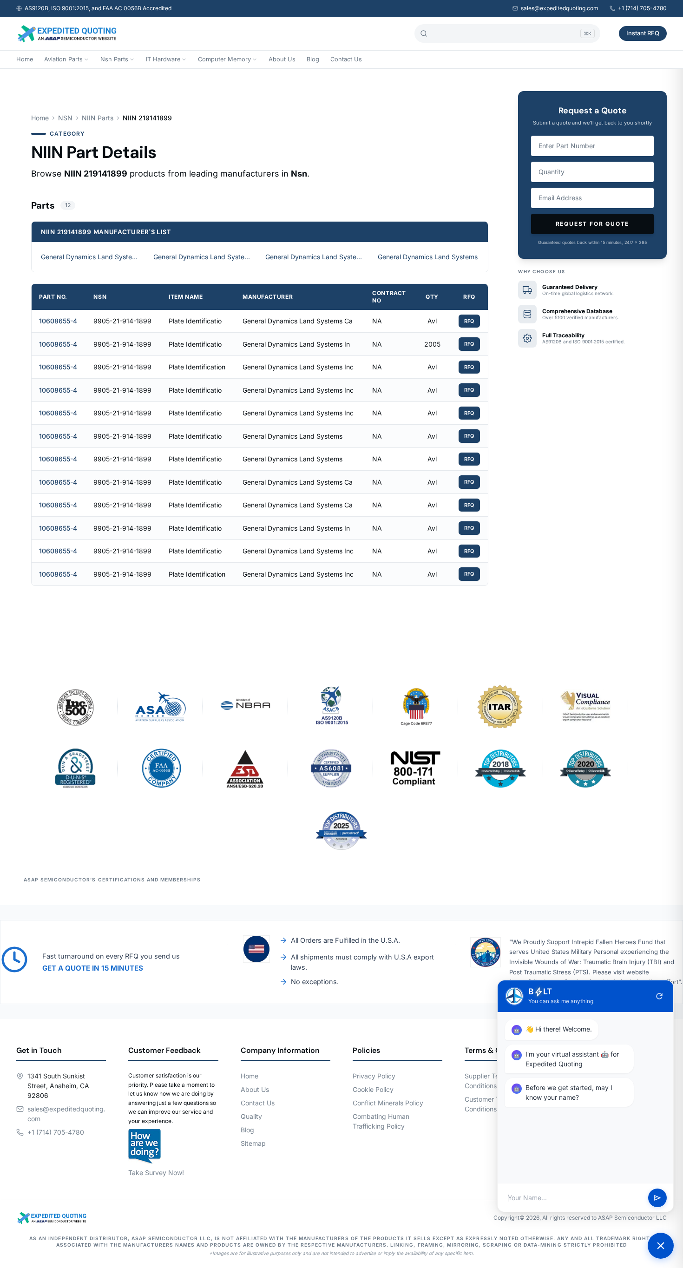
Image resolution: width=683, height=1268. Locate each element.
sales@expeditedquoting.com (559, 8)
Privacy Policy (374, 1076)
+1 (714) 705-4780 (642, 8)
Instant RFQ (642, 33)
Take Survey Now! (156, 1172)
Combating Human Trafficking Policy (381, 1121)
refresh (659, 996)
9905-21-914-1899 (122, 321)
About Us (282, 59)
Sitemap (253, 1143)
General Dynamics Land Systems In (204, 257)
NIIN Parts (97, 118)
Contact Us (346, 59)
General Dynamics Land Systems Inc (316, 257)
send (657, 1198)
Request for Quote (593, 223)
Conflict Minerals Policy (388, 1103)
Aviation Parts (63, 59)
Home (24, 59)
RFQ (469, 321)
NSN (65, 118)
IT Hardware (163, 59)
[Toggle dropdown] (86, 59)
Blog (313, 59)
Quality (251, 1116)
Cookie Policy (373, 1089)
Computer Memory (224, 59)
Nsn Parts (114, 59)
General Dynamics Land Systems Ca (91, 257)
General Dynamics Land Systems (428, 257)
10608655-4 (58, 321)
